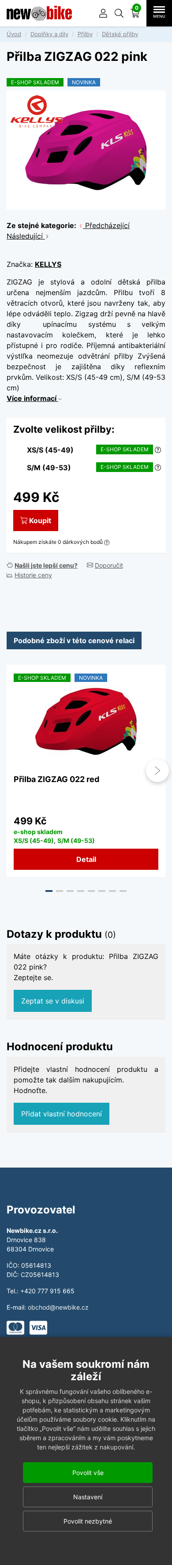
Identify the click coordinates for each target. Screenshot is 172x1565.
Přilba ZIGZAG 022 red (56, 779)
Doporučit (109, 565)
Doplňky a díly (49, 33)
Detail (86, 859)
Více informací (32, 398)
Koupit (40, 520)
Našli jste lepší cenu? (46, 565)
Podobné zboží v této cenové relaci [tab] (74, 640)
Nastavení (87, 1497)
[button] (119, 13)
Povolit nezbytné (88, 1521)
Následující (26, 236)
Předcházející (106, 225)
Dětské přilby (120, 33)
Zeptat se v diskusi (52, 1000)
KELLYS (48, 264)
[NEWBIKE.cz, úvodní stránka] (39, 13)
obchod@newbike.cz (58, 1307)
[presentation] (14, 770)
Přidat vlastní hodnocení (61, 1113)
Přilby (85, 33)
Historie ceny (33, 575)
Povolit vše (88, 1472)
